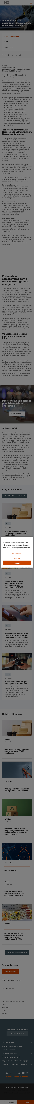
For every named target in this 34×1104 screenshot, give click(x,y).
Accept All (17, 563)
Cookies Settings (17, 553)
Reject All (17, 558)
